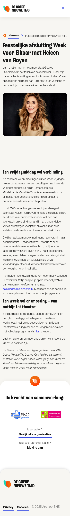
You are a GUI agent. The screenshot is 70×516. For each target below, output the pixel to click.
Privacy (8, 507)
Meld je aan (35, 447)
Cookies (23, 507)
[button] (63, 8)
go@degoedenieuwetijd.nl (18, 288)
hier (37, 331)
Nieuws (13, 35)
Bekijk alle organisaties (35, 434)
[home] (16, 8)
